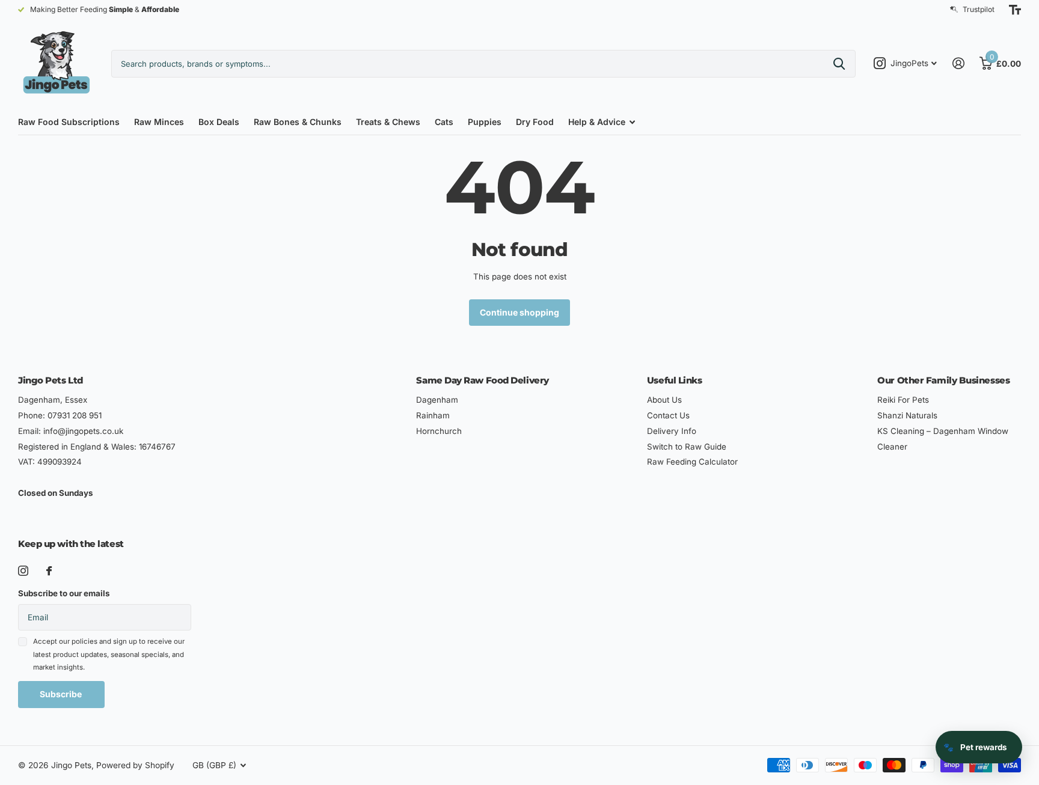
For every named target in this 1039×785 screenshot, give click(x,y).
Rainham (433, 415)
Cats (444, 122)
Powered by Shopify (135, 765)
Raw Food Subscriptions (69, 122)
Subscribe (62, 694)
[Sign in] (958, 63)
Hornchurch (439, 431)
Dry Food (535, 122)
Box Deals (218, 122)
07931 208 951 (75, 415)
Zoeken (839, 64)
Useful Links (674, 380)
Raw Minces (159, 122)
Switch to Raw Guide (686, 446)
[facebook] (49, 570)
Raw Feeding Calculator (692, 461)
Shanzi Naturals (907, 415)
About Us (664, 400)
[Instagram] (23, 571)
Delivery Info (671, 431)
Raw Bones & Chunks (298, 122)
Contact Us (668, 415)
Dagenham (437, 400)
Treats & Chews (388, 122)
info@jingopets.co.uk (83, 431)
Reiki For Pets (903, 400)
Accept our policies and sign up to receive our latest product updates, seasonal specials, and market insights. (109, 654)
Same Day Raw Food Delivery (482, 380)
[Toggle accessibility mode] (1015, 9)
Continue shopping (519, 312)
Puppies (484, 122)
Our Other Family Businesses (943, 380)
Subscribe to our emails (64, 593)
